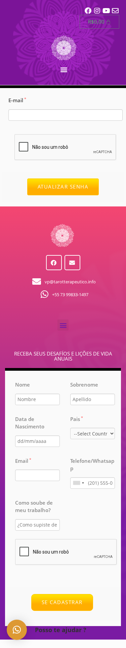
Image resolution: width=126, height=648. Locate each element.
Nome (22, 384)
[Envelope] (115, 11)
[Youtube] (106, 11)
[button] (64, 69)
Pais (76, 419)
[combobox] (78, 483)
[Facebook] (88, 11)
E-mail (17, 100)
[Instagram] (97, 11)
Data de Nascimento (29, 423)
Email (23, 460)
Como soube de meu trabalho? (34, 506)
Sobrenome (84, 384)
